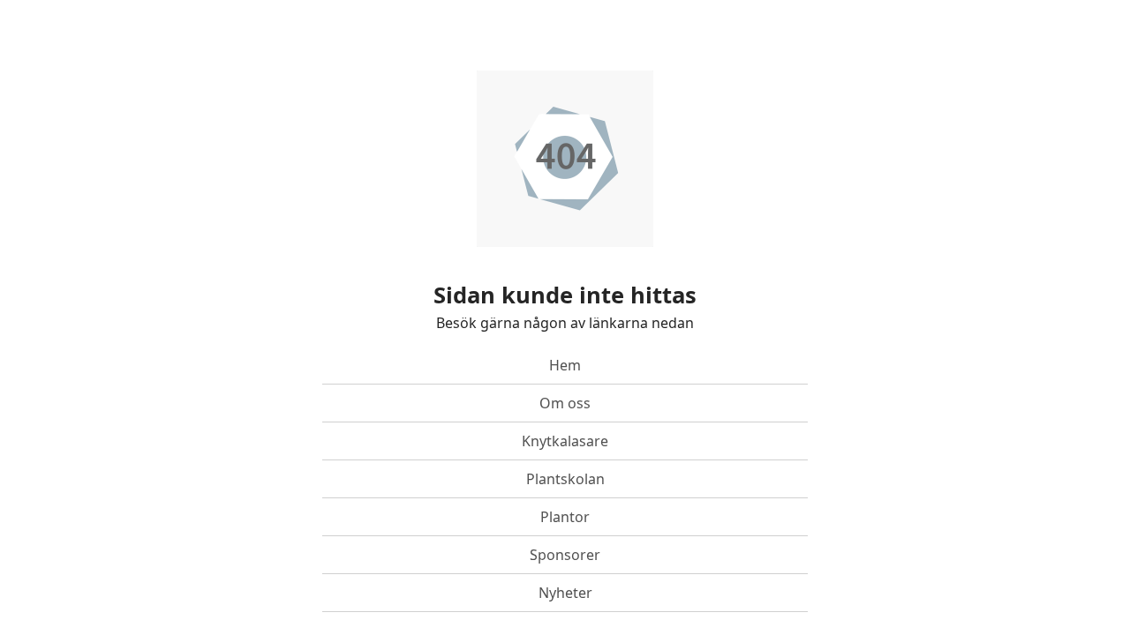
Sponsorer (565, 554)
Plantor (565, 517)
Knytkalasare (565, 441)
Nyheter (565, 592)
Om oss (565, 403)
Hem (565, 365)
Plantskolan (565, 479)
